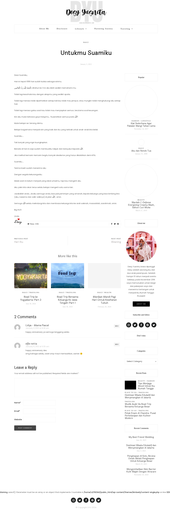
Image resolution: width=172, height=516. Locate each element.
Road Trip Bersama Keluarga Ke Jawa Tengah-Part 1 (67, 300)
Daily (86, 42)
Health (107, 292)
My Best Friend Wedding (141, 437)
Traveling (125, 29)
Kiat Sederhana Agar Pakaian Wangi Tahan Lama (141, 124)
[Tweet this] (114, 224)
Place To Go (131, 392)
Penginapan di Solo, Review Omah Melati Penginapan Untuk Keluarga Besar (141, 458)
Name (17, 402)
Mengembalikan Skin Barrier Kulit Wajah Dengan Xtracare (141, 470)
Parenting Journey (103, 29)
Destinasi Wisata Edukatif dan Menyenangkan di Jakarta (140, 396)
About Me (44, 29)
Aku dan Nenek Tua (141, 151)
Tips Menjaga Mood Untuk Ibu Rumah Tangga (146, 386)
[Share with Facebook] (111, 224)
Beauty (141, 200)
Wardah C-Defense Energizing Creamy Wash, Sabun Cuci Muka (141, 205)
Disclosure (62, 29)
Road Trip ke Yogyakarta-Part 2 (30, 298)
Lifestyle (79, 29)
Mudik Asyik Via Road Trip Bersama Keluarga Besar (138, 405)
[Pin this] (118, 224)
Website (18, 419)
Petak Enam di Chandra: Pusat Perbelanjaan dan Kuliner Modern (140, 415)
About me (141, 304)
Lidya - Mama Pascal (37, 325)
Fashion (135, 121)
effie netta (31, 344)
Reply (116, 326)
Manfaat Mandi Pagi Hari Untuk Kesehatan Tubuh (104, 300)
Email (17, 411)
